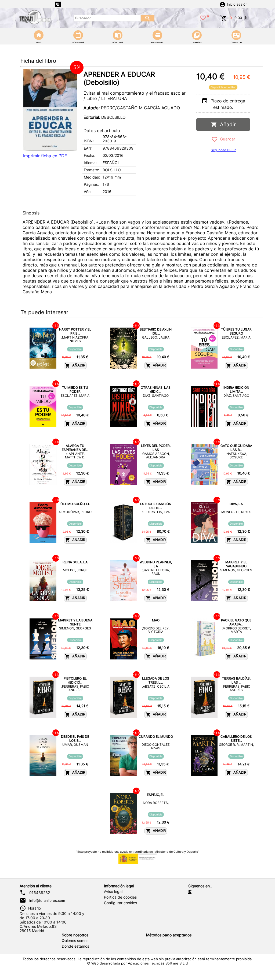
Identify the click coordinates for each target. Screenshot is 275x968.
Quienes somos (75, 941)
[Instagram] (58, 4)
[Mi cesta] (223, 17)
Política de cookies (120, 897)
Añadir (226, 124)
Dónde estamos (75, 946)
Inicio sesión (237, 4)
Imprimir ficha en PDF (45, 155)
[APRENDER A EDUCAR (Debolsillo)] (50, 110)
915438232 (39, 893)
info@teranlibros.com (47, 900)
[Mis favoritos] (203, 17)
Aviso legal (113, 891)
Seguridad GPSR (223, 150)
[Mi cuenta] (222, 4)
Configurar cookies (120, 903)
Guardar (226, 139)
